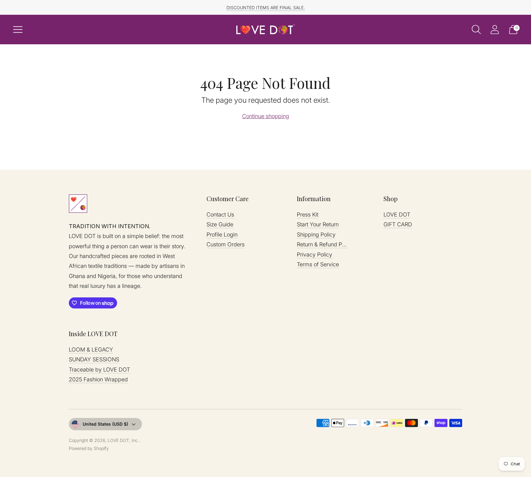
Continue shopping (265, 116)
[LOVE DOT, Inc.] (265, 29)
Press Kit (307, 214)
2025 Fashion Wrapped (98, 379)
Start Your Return (318, 224)
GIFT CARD (398, 224)
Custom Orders (225, 244)
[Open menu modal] (17, 29)
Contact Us (220, 214)
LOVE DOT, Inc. (123, 440)
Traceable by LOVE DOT (99, 369)
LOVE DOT (397, 214)
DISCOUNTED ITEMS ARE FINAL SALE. (265, 7)
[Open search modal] (476, 29)
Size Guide (219, 224)
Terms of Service (318, 264)
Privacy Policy (314, 254)
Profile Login (222, 234)
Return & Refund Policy (325, 244)
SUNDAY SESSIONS (94, 359)
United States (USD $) (105, 424)
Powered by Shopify (89, 448)
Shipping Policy (316, 234)
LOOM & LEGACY (91, 349)
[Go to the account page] (494, 29)
